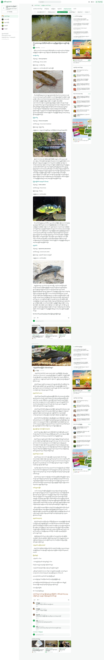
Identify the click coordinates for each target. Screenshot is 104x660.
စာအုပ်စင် (6, 26)
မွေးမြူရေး (53, 9)
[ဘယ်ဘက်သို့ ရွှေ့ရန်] (33, 12)
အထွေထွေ (87, 12)
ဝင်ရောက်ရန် (10, 12)
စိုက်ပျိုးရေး (47, 9)
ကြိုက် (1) (37, 618)
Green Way (37, 48)
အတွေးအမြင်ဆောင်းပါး (41, 12)
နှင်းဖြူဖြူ (37, 370)
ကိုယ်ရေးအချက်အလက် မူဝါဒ (6, 35)
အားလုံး (89, 93)
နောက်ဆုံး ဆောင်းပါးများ (37, 9)
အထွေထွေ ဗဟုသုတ (67, 9)
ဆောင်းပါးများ (7, 16)
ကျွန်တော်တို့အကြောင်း (5, 34)
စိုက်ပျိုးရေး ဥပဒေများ (52, 12)
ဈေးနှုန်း (5, 29)
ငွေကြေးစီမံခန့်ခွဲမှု (72, 12)
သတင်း (74, 9)
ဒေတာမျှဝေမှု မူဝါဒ (12, 37)
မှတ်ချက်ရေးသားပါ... (40, 321)
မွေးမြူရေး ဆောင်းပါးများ (46, 5)
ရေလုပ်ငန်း (60, 9)
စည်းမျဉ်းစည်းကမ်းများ (5, 37)
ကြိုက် (37, 606)
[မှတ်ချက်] (37, 318)
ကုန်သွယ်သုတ (80, 12)
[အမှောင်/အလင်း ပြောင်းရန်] (89, 2)
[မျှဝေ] (68, 318)
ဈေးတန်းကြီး (6, 22)
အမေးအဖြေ (6, 19)
